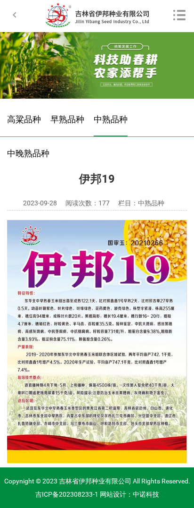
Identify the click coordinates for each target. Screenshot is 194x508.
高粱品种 (24, 119)
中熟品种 (111, 119)
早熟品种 (67, 119)
